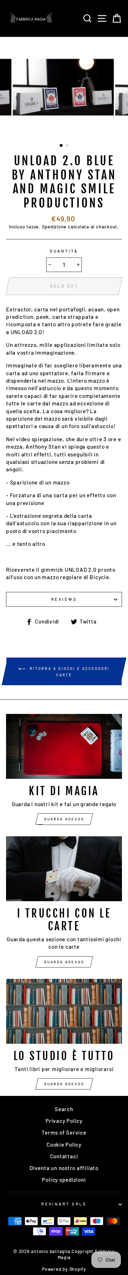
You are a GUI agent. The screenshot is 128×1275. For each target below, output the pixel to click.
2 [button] (68, 146)
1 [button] (61, 146)
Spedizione (54, 226)
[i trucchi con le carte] (64, 868)
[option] (64, 87)
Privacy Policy (64, 1121)
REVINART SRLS (64, 1204)
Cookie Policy (64, 1144)
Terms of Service (64, 1132)
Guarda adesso (64, 819)
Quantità (64, 251)
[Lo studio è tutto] (64, 1011)
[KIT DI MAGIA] (64, 746)
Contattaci (64, 1156)
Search (64, 1109)
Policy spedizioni (64, 1179)
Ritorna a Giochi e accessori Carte (69, 671)
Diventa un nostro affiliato (64, 1168)
